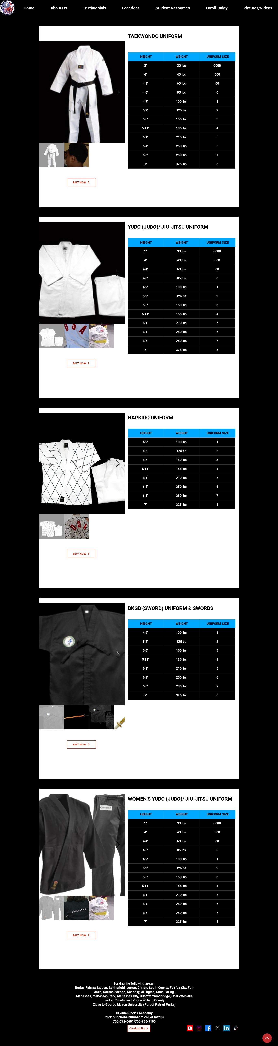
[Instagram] (199, 1028)
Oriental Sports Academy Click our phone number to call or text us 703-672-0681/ (134, 1017)
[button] (131, 8)
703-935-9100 (145, 1021)
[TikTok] (236, 1028)
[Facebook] (208, 1028)
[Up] (267, 1038)
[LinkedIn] (226, 1028)
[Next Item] (117, 92)
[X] (217, 1028)
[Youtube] (190, 1028)
